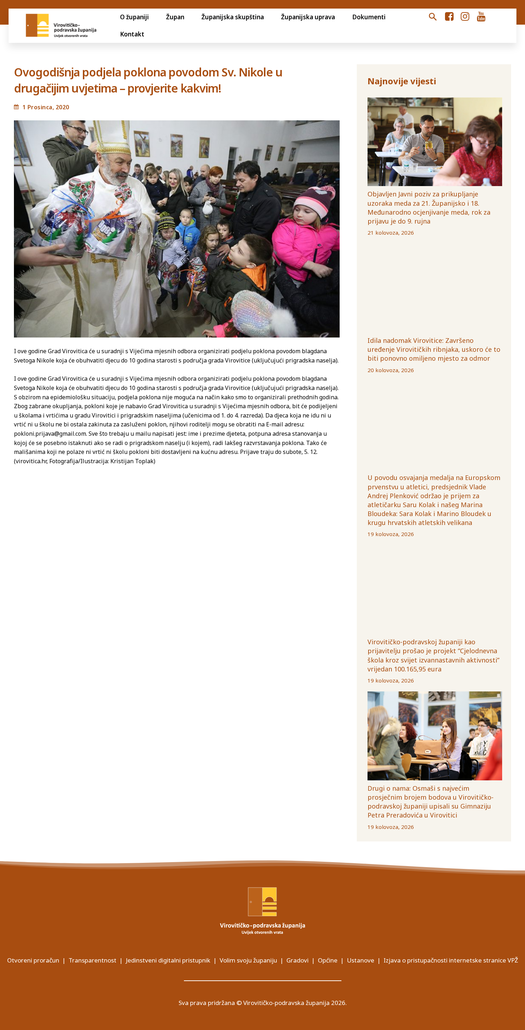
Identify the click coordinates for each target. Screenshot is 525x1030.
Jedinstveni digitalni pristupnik (168, 960)
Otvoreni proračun (33, 960)
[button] (432, 17)
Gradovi (297, 960)
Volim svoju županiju (248, 960)
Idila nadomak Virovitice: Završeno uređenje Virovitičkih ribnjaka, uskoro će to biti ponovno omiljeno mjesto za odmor (434, 349)
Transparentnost (92, 960)
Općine (328, 960)
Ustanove (360, 960)
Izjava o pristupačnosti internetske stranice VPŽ (451, 960)
